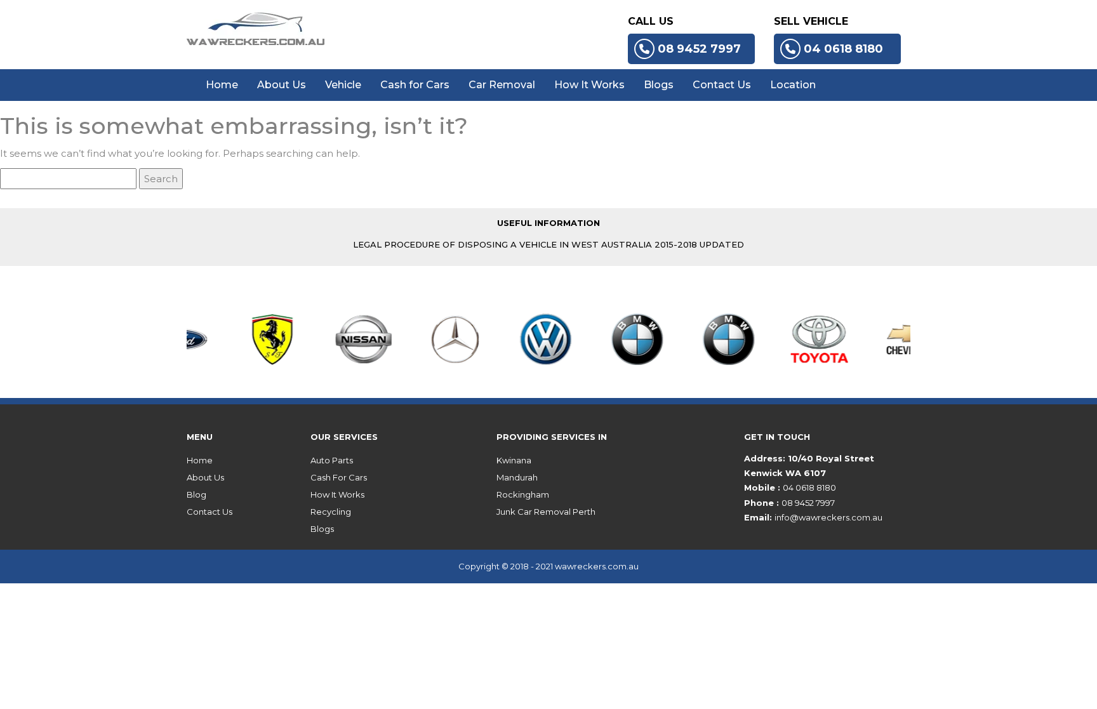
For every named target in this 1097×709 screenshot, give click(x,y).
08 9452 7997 (699, 49)
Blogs (659, 85)
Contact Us (722, 85)
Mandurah (517, 477)
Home (222, 85)
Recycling (330, 512)
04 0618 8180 (843, 49)
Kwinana (513, 460)
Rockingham (522, 494)
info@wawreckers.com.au (828, 517)
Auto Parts (331, 460)
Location (793, 85)
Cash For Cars (338, 477)
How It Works (589, 85)
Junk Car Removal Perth (545, 512)
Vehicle (343, 85)
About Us (281, 85)
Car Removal (502, 85)
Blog (196, 494)
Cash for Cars (414, 85)
